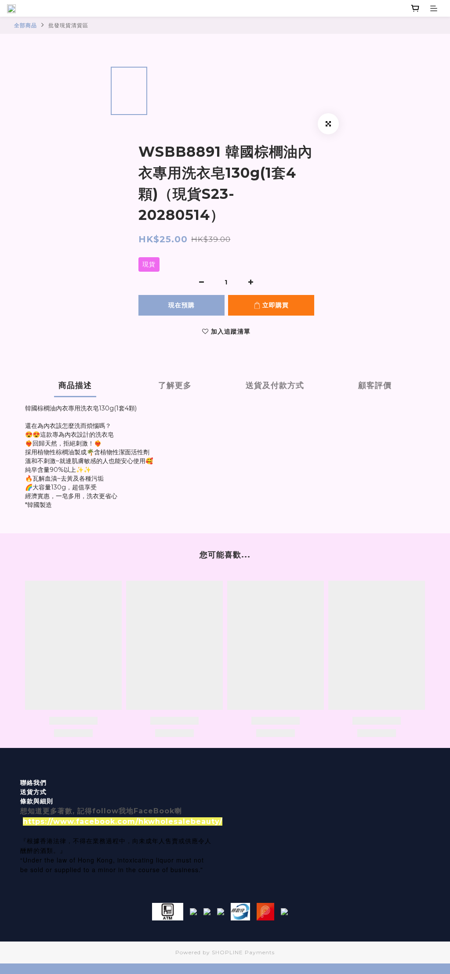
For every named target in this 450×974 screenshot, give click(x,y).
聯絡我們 (33, 783)
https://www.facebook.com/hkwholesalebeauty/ (122, 821)
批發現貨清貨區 (68, 25)
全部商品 (25, 25)
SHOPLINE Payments (243, 952)
